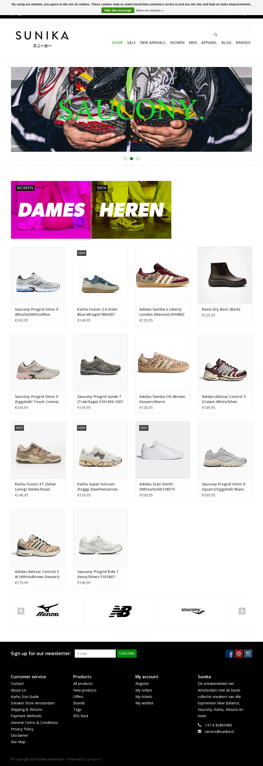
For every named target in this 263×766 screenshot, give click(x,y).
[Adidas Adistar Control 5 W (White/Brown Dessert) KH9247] (38, 537)
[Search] (213, 35)
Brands (243, 42)
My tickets (143, 696)
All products (83, 683)
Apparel (209, 42)
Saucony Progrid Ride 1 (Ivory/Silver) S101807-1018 (97, 574)
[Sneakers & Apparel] (42, 38)
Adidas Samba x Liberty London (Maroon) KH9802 (161, 312)
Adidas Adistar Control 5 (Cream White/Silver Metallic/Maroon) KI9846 (224, 399)
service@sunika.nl (219, 731)
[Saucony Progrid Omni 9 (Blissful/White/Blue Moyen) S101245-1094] (38, 275)
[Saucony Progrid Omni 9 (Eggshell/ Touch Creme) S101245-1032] (38, 362)
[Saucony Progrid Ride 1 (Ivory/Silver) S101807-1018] (100, 537)
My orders (143, 690)
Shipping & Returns (26, 709)
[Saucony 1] (131, 109)
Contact (17, 683)
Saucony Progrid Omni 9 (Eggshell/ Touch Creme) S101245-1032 (36, 399)
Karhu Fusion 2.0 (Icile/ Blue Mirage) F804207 (97, 312)
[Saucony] (193, 611)
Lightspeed (93, 759)
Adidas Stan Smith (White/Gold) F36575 (157, 487)
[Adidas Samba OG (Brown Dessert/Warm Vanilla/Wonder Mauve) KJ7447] (162, 362)
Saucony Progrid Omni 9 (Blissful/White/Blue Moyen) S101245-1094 (36, 312)
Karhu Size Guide (25, 696)
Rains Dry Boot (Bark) (221, 309)
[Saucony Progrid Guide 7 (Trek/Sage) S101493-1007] (100, 362)
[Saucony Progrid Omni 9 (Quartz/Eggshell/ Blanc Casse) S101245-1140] (225, 449)
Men (193, 42)
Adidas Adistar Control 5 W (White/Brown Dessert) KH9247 (37, 574)
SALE (131, 42)
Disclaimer (19, 735)
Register (142, 683)
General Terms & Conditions (34, 722)
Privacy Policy (22, 728)
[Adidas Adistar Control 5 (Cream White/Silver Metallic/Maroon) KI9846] (225, 362)
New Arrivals (153, 42)
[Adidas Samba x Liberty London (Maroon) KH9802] (162, 275)
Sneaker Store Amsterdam (33, 703)
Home (117, 42)
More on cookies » (149, 10)
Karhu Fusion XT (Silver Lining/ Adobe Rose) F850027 (35, 487)
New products (85, 690)
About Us (18, 690)
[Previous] (20, 109)
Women (177, 42)
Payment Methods (26, 715)
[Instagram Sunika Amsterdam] (248, 653)
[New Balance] (120, 611)
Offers (78, 696)
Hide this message (118, 10)
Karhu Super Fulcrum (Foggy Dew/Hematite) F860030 (97, 487)
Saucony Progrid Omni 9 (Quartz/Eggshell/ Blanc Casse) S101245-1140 (223, 487)
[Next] (242, 109)
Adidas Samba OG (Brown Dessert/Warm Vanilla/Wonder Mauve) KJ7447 (162, 399)
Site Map (18, 741)
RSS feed (80, 715)
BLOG (226, 42)
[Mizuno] (47, 611)
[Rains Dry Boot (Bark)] (225, 275)
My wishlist (144, 703)
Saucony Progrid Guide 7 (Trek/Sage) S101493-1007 (100, 399)
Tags (77, 709)
